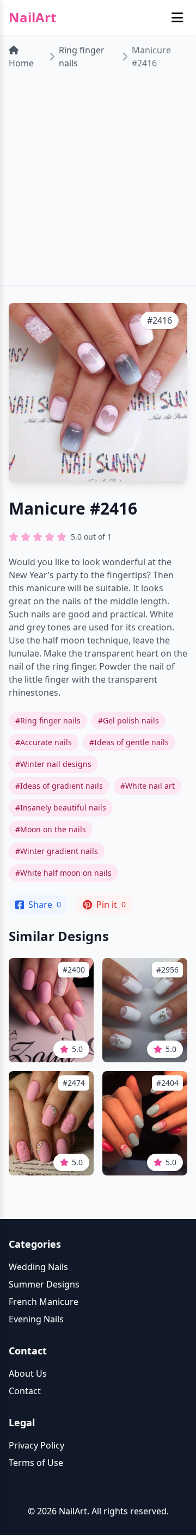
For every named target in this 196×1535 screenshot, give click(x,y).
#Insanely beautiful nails (60, 807)
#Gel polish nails (128, 720)
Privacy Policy (36, 1445)
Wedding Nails (38, 1267)
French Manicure (43, 1302)
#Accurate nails (43, 742)
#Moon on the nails (50, 829)
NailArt (32, 17)
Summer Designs (44, 1284)
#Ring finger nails (48, 720)
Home (21, 63)
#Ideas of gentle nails (129, 742)
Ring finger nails (82, 56)
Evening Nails (36, 1319)
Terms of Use (36, 1463)
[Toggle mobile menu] (177, 17)
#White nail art (147, 786)
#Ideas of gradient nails (59, 786)
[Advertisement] (98, 182)
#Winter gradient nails (56, 851)
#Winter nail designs (53, 764)
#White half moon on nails (63, 873)
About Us (28, 1373)
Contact (25, 1391)
